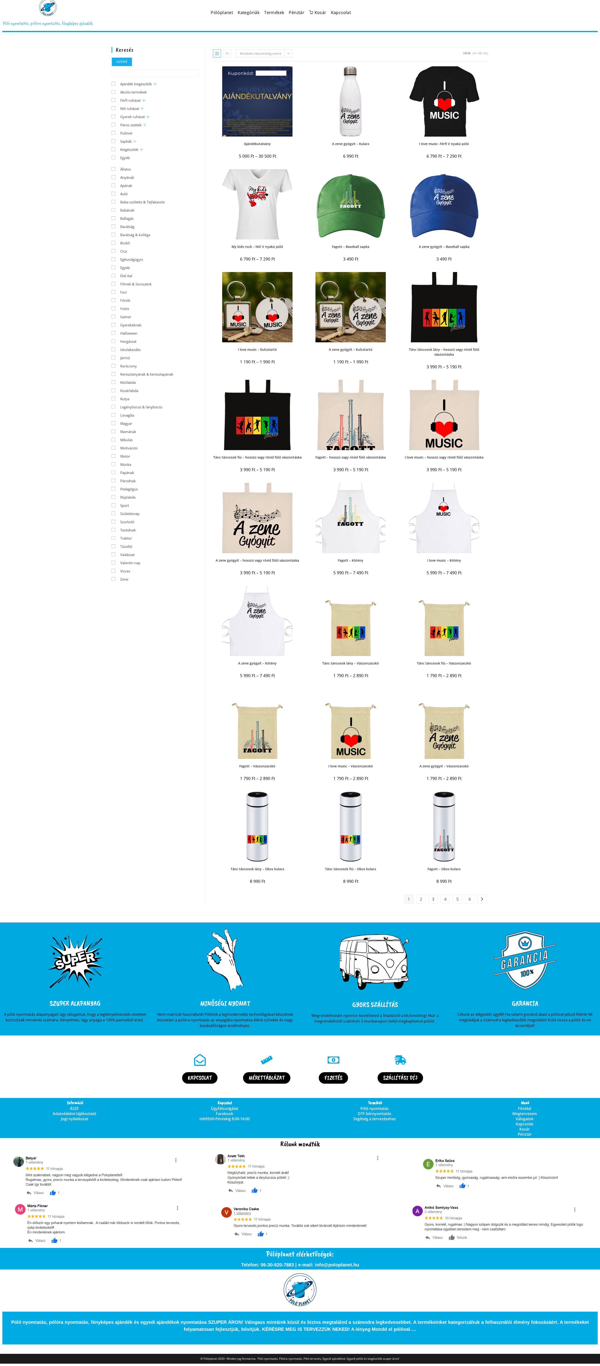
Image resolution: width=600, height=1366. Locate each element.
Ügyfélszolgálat (224, 1108)
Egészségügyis (131, 259)
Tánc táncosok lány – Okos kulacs (257, 869)
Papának (127, 472)
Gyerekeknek (130, 325)
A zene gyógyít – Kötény (257, 663)
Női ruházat (129, 108)
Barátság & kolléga (135, 234)
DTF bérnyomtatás (374, 1113)
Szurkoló (127, 521)
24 (474, 53)
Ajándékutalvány (257, 144)
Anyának (127, 177)
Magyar (126, 423)
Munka (125, 464)
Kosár (524, 1129)
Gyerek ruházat (132, 116)
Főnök (125, 300)
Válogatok (524, 1118)
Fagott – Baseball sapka (350, 246)
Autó (124, 193)
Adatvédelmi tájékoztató (74, 1113)
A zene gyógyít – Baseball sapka (444, 246)
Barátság (127, 226)
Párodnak (128, 480)
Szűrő (121, 62)
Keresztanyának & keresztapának (146, 374)
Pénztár (296, 12)
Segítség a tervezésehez (374, 1118)
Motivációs (129, 448)
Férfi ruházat (130, 100)
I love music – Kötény (444, 560)
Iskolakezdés (130, 349)
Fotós (124, 308)
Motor (125, 456)
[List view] (227, 53)
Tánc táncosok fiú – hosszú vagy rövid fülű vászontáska (257, 457)
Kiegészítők (129, 149)
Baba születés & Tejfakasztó (142, 202)
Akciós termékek (133, 92)
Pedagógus (129, 489)
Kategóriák (248, 12)
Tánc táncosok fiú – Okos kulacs (350, 869)
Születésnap (129, 513)
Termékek (274, 12)
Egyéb (125, 157)
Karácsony (128, 366)
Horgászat (128, 341)
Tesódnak (128, 530)
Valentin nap (130, 562)
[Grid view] (217, 53)
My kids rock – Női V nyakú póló (257, 246)
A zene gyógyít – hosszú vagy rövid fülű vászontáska (257, 560)
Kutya (124, 398)
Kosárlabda (129, 390)
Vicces (125, 571)
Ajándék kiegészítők (136, 84)
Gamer (125, 316)
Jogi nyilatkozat (74, 1118)
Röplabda (127, 497)
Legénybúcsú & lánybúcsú (141, 407)
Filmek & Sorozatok (136, 284)
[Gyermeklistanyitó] (155, 84)
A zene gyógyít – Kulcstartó (350, 349)
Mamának (128, 431)
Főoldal (524, 1108)
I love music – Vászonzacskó (350, 766)
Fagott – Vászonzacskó (257, 766)
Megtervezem (524, 1113)
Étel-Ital (126, 275)
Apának (126, 185)
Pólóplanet (222, 12)
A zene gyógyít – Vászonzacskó (444, 766)
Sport (124, 505)
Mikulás (126, 439)
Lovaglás (127, 415)
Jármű (125, 357)
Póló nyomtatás (374, 1108)
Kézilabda (128, 382)
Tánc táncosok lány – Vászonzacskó (350, 663)
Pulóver (126, 133)
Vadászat (127, 554)
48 (479, 53)
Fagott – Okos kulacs (444, 869)
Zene (124, 579)
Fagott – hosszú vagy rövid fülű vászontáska (350, 457)
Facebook (224, 1113)
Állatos (125, 169)
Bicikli (125, 243)
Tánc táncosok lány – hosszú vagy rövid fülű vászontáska (444, 352)
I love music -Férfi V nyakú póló (444, 144)
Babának (127, 210)
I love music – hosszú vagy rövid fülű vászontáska (444, 457)
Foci (123, 292)
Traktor (126, 538)
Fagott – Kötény (350, 560)
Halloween (128, 333)
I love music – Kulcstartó (257, 349)
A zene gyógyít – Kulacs (350, 144)
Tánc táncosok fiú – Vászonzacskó (444, 663)
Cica (123, 251)
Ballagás (127, 218)
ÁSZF (74, 1108)
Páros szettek (131, 125)
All (486, 53)
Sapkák (126, 141)
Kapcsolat (341, 12)
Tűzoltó (126, 546)
